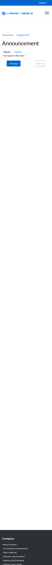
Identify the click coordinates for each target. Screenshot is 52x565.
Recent (7, 52)
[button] (47, 12)
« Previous (13, 63)
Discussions (7, 35)
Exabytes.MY (23, 35)
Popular (17, 52)
